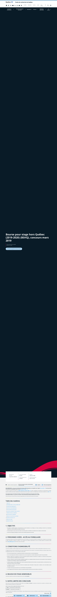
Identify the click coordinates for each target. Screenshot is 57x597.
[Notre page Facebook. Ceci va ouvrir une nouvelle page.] (8, 5)
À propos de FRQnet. (24, 489)
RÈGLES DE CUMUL (9, 519)
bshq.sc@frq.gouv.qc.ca (11, 541)
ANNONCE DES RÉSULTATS (11, 517)
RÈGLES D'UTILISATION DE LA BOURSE (12, 516)
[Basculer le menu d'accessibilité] (50, 5)
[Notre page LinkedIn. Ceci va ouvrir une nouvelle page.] (6, 5)
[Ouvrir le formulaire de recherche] (48, 5)
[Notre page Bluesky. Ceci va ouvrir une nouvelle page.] (19, 5)
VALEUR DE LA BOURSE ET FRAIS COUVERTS (13, 511)
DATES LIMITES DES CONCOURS (11, 509)
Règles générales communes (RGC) (24, 490)
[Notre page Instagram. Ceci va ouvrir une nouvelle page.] (11, 5)
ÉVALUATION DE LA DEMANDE (11, 514)
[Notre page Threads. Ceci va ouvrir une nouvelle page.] (17, 5)
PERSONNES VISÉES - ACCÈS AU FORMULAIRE (13, 504)
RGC (49, 491)
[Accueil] (6, 484)
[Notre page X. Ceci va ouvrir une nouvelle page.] (15, 5)
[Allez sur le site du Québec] (9, 2)
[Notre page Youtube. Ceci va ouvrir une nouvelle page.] (13, 5)
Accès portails (42, 488)
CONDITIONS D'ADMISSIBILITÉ (11, 506)
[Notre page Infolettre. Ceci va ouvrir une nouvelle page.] (21, 5)
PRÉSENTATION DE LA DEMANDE (12, 512)
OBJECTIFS (8, 503)
